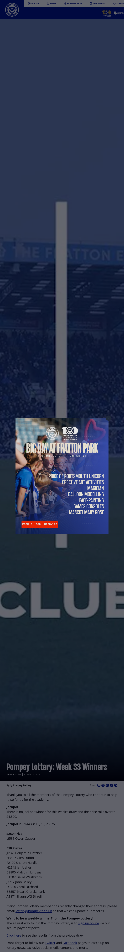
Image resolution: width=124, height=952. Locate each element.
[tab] (108, 418)
